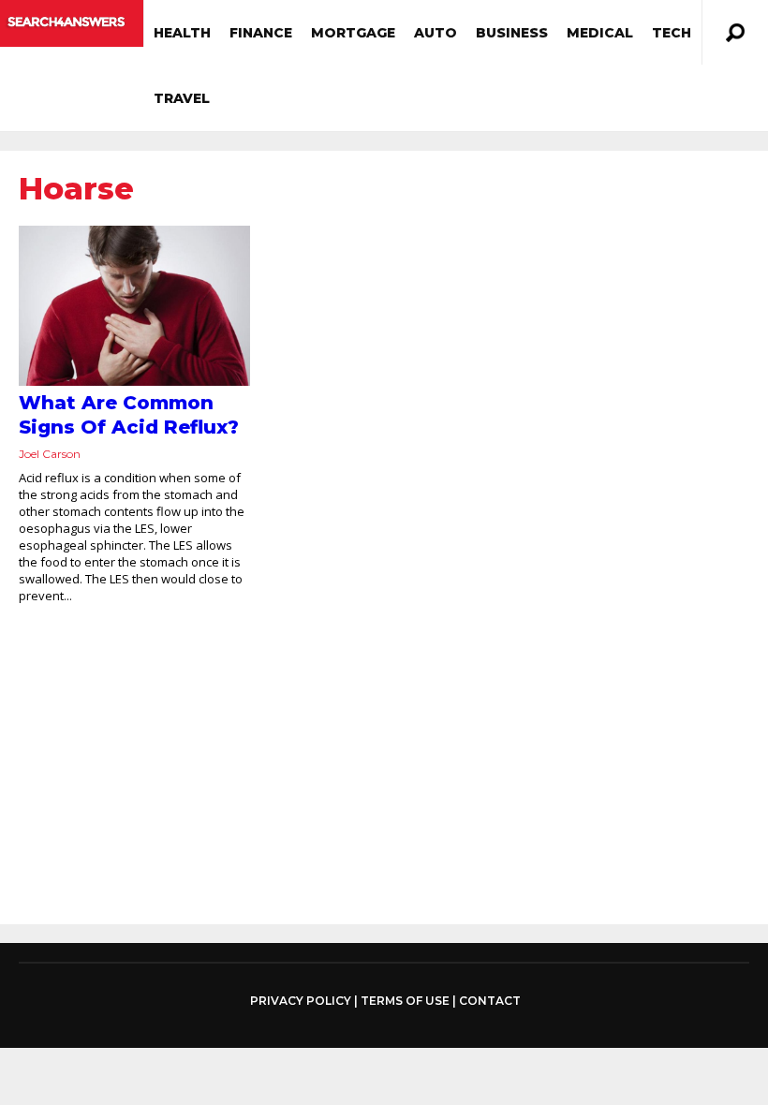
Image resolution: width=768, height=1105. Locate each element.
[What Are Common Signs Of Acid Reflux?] (134, 306)
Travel (182, 98)
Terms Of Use (405, 1001)
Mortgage (353, 32)
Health (182, 32)
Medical (600, 32)
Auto (435, 32)
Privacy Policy (300, 1001)
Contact (490, 1001)
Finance (260, 32)
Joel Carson (50, 454)
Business (512, 32)
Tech (671, 32)
